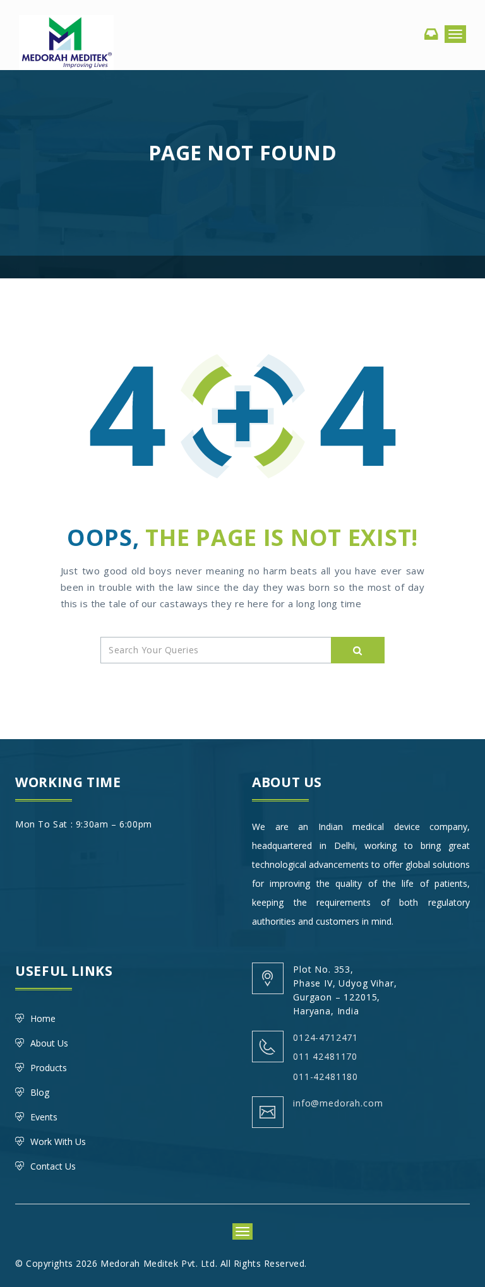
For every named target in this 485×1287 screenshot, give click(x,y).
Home (43, 1018)
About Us (49, 1043)
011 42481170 (325, 1056)
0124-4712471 (325, 1037)
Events (43, 1117)
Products (48, 1068)
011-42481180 (325, 1076)
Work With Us (58, 1142)
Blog (39, 1092)
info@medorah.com (338, 1103)
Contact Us (53, 1166)
